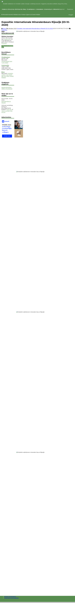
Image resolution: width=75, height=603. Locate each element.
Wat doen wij (18, 9)
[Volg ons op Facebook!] (3, 595)
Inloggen (70, 14)
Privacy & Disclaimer (10, 597)
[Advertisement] (7, 162)
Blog (24, 9)
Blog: (3, 72)
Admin (4, 28)
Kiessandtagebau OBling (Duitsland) (6, 88)
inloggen (4, 43)
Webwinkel (56, 9)
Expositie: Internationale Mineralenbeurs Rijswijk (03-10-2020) (35, 28)
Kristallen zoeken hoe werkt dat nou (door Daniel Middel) (7, 75)
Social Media (30, 9)
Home (3, 9)
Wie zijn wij (11, 9)
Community (48, 9)
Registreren (70, 9)
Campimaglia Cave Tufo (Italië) (6, 62)
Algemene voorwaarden (11, 599)
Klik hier (9, 109)
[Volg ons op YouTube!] (7, 595)
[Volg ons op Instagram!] (11, 595)
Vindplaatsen (39, 9)
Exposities (4, 30)
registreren (7, 39)
